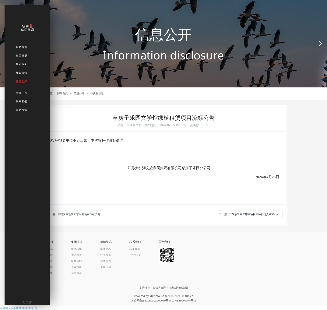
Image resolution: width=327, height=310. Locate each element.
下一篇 (249, 214)
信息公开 (79, 93)
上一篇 (73, 214)
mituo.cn (187, 296)
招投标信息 (97, 93)
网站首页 (62, 93)
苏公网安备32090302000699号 (18, 308)
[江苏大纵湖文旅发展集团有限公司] (27, 29)
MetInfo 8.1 (156, 296)
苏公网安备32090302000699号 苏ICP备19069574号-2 (163, 300)
